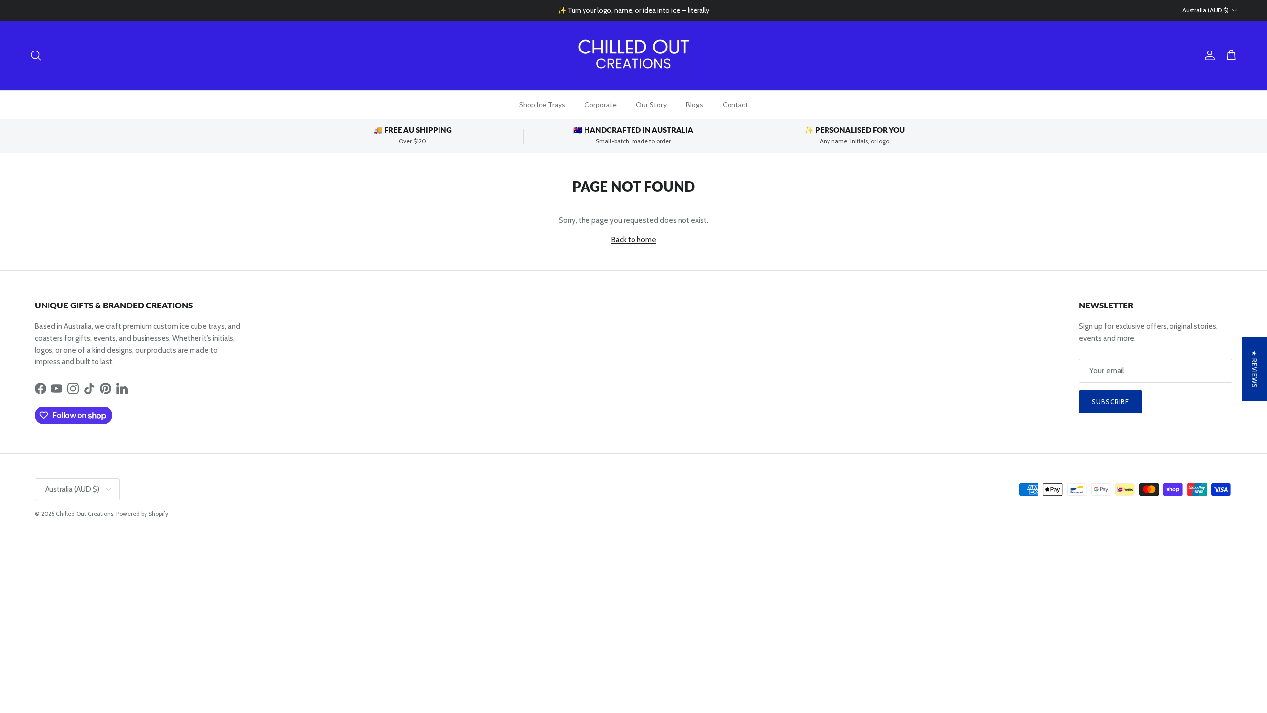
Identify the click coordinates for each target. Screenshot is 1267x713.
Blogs (694, 105)
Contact (735, 105)
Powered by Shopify (142, 513)
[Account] (1208, 55)
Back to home (633, 239)
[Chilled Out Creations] (633, 55)
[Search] (36, 55)
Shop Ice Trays (542, 105)
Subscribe (1110, 402)
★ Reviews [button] (1254, 369)
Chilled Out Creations (84, 513)
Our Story (651, 105)
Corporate (601, 105)
